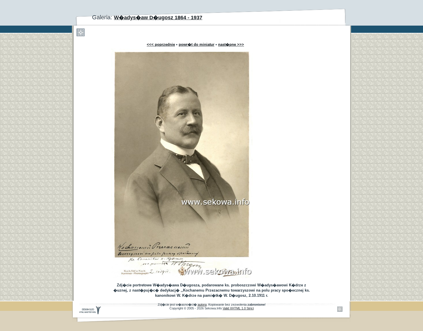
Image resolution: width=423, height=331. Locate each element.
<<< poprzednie (161, 44)
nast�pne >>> (231, 44)
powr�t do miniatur (196, 44)
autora (202, 304)
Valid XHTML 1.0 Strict (238, 308)
